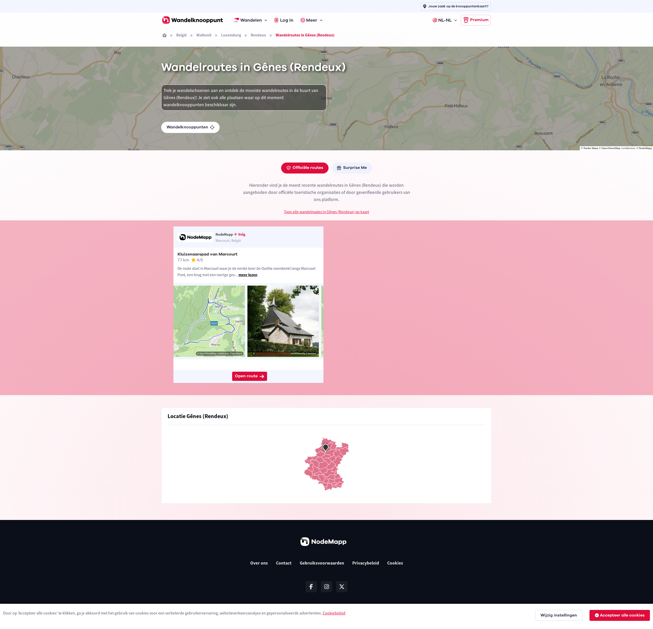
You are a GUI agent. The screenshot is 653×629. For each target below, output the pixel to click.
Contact (284, 563)
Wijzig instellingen (559, 615)
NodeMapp (645, 148)
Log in (286, 20)
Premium (479, 20)
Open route (246, 376)
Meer (311, 20)
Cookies (395, 563)
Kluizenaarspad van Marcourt (207, 254)
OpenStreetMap (610, 148)
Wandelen (251, 20)
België (181, 35)
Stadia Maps (590, 148)
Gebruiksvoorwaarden (322, 563)
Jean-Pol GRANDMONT (267, 353)
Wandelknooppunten (187, 127)
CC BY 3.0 (285, 353)
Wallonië (203, 35)
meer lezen (247, 274)
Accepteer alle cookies (622, 615)
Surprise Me (355, 167)
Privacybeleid (365, 563)
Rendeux (258, 35)
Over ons (259, 563)
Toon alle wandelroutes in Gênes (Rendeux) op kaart (326, 211)
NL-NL (445, 20)
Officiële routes (308, 167)
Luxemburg (231, 35)
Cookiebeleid (334, 612)
